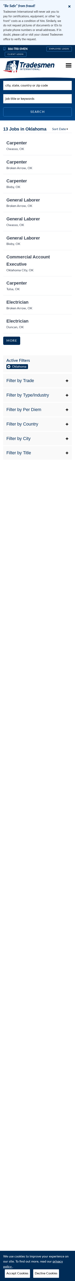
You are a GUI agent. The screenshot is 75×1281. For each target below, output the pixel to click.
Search (37, 111)
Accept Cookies (17, 1273)
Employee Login (59, 49)
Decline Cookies (46, 1273)
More (11, 340)
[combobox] (37, 85)
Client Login (16, 54)
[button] (37, 380)
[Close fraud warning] (69, 6)
